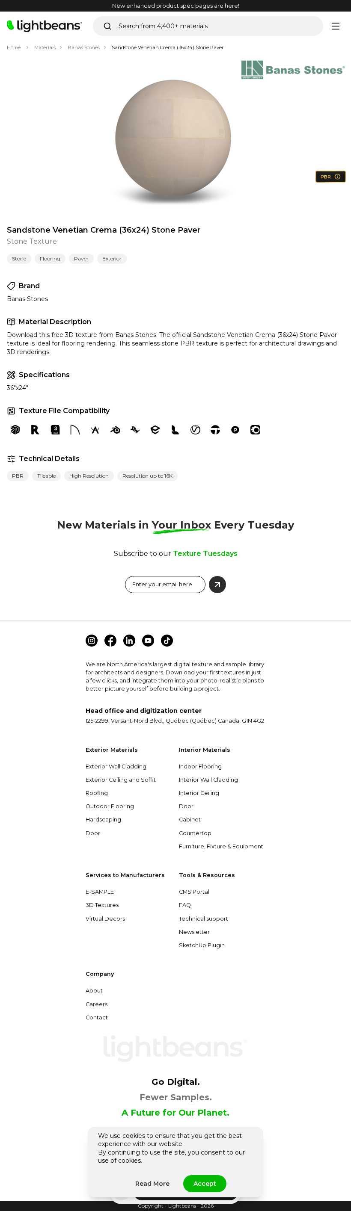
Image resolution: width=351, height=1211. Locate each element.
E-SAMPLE (100, 892)
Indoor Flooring (200, 766)
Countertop (195, 833)
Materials (45, 47)
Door (93, 833)
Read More (152, 1183)
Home (14, 47)
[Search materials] (107, 26)
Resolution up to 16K (147, 476)
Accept (204, 1183)
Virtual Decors (105, 919)
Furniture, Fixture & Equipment (221, 846)
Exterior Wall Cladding (116, 766)
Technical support (203, 919)
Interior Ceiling (199, 793)
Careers (96, 1004)
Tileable (46, 476)
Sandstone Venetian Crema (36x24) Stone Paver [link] (168, 47)
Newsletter (194, 932)
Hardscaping (103, 819)
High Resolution (89, 476)
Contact (97, 1017)
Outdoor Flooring (110, 806)
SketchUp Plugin (202, 945)
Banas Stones (84, 47)
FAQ (185, 905)
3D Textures (102, 905)
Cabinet (190, 819)
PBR (18, 476)
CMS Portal (194, 892)
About (94, 990)
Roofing (97, 793)
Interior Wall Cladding (208, 780)
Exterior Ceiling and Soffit (121, 780)
